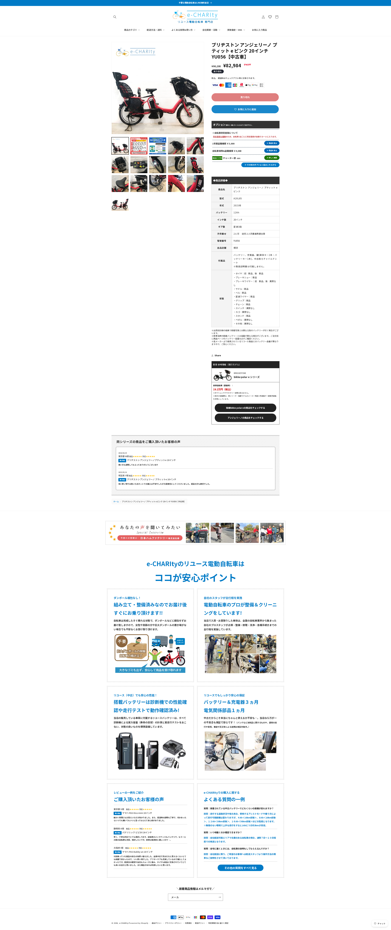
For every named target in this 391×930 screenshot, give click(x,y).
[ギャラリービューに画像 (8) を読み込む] (157, 164)
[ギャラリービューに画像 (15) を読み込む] (195, 183)
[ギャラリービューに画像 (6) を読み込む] (120, 164)
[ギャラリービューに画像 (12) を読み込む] (139, 183)
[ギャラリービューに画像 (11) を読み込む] (120, 183)
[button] (114, 17)
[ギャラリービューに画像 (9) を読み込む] (176, 164)
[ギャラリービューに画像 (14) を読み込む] (176, 183)
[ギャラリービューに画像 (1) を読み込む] (120, 146)
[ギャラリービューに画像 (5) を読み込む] (195, 146)
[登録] (219, 897)
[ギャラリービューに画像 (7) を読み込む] (139, 164)
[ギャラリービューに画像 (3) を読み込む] (157, 146)
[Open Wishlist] (270, 17)
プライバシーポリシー (173, 923)
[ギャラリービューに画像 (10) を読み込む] (195, 164)
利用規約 (188, 923)
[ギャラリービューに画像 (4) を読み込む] (176, 146)
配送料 (220, 78)
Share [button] (218, 355)
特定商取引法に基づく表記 (218, 923)
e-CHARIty (123, 923)
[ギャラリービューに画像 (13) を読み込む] (157, 183)
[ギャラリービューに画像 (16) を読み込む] (120, 202)
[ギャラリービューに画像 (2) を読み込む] (139, 146)
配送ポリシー (200, 923)
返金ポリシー (157, 923)
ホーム (116, 501)
